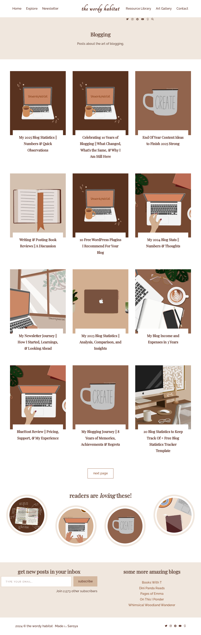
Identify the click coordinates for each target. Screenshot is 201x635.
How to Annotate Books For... (26, 515)
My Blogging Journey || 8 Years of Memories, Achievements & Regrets (100, 438)
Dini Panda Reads (152, 588)
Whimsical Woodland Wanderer (151, 605)
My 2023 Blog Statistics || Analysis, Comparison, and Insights (100, 342)
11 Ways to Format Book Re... (174, 514)
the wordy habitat (101, 8)
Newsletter (50, 8)
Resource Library (138, 8)
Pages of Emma (152, 594)
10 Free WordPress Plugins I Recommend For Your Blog (100, 246)
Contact (182, 8)
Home (16, 8)
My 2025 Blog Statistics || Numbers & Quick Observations (38, 143)
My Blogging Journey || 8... (125, 526)
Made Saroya (66, 626)
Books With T (152, 582)
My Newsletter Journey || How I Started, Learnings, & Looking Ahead (38, 342)
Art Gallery (164, 8)
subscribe (85, 581)
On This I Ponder (152, 599)
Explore (31, 8)
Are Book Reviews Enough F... (76, 525)
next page (100, 473)
